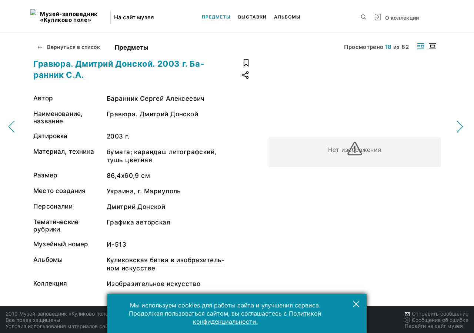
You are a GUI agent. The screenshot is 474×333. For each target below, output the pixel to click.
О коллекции (402, 17)
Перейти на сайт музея (434, 326)
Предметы (216, 17)
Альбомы (287, 17)
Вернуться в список (73, 47)
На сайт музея (134, 17)
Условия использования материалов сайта (59, 326)
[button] (356, 304)
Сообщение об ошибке (440, 320)
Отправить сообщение (440, 313)
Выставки (252, 17)
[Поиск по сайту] (363, 17)
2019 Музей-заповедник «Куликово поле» (58, 313)
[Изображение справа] (421, 46)
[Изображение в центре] (432, 46)
